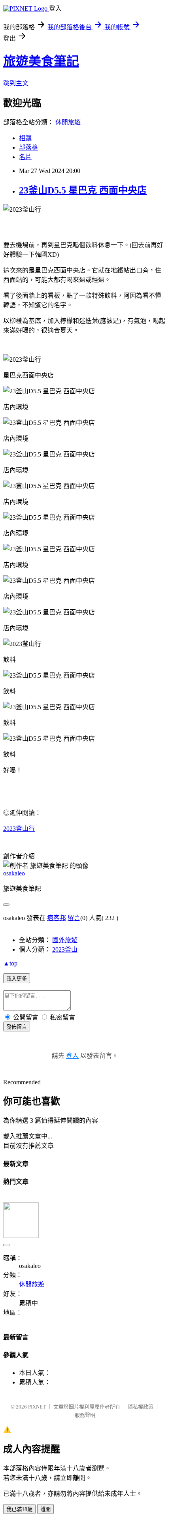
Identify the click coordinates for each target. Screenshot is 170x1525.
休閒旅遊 (68, 122)
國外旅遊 (64, 940)
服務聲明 (85, 1415)
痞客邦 (56, 918)
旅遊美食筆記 (41, 61)
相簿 (25, 138)
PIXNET (37, 1407)
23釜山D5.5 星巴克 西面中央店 (83, 190)
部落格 (28, 147)
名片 (25, 157)
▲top (10, 963)
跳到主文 (15, 83)
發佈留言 (16, 1027)
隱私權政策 (140, 1407)
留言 (74, 918)
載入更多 (16, 979)
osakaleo (14, 873)
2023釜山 (64, 949)
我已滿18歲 (19, 1509)
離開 (45, 1509)
